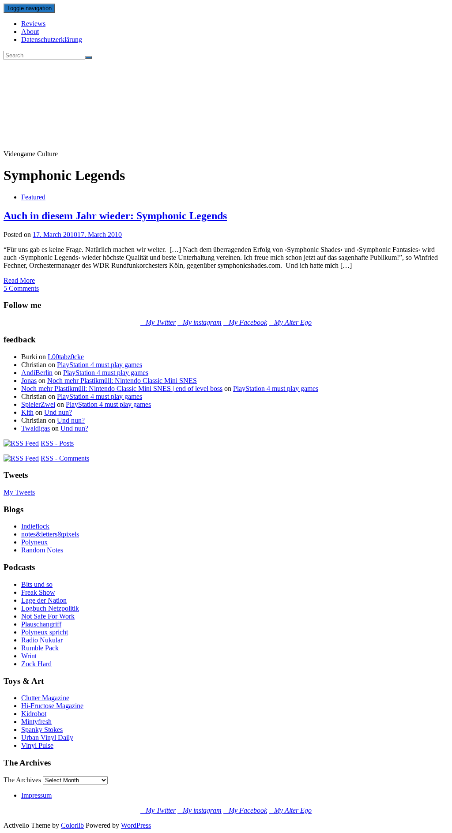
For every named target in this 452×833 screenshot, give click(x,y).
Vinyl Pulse (37, 745)
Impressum (36, 795)
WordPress (136, 825)
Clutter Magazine (45, 698)
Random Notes (42, 550)
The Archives (22, 780)
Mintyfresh (36, 721)
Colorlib (72, 825)
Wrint (29, 656)
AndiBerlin (37, 372)
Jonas (29, 380)
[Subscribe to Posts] (21, 443)
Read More (19, 280)
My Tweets (19, 492)
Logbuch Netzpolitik (50, 608)
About (30, 31)
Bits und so (37, 584)
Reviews (33, 23)
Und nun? (58, 412)
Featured (33, 197)
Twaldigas (35, 428)
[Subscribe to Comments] (21, 458)
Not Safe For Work (48, 616)
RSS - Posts (57, 443)
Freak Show (38, 592)
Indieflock (35, 526)
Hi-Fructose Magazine (52, 705)
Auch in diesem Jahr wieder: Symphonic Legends (115, 215)
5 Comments (21, 288)
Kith (27, 412)
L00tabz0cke (66, 356)
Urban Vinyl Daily (47, 737)
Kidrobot (33, 713)
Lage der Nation (44, 600)
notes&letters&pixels (50, 534)
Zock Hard (36, 664)
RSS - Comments (65, 458)
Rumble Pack (40, 648)
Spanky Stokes (42, 729)
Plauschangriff (41, 624)
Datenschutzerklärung (51, 39)
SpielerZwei (38, 404)
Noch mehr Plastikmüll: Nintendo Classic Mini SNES (122, 380)
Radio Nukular (42, 640)
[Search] (88, 57)
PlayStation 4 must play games (99, 364)
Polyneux (34, 542)
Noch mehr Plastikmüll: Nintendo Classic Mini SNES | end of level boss (121, 388)
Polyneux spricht (44, 632)
